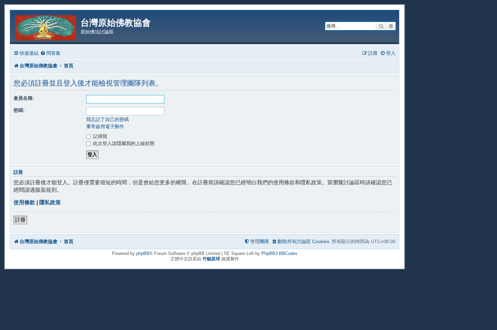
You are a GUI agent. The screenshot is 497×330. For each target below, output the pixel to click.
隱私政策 (50, 202)
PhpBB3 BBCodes (279, 253)
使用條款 (24, 202)
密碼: (19, 110)
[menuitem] (50, 53)
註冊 (20, 220)
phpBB (142, 253)
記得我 (99, 136)
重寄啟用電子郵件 (105, 126)
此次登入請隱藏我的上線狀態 (123, 143)
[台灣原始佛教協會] (46, 26)
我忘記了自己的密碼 (107, 119)
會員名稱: (24, 98)
